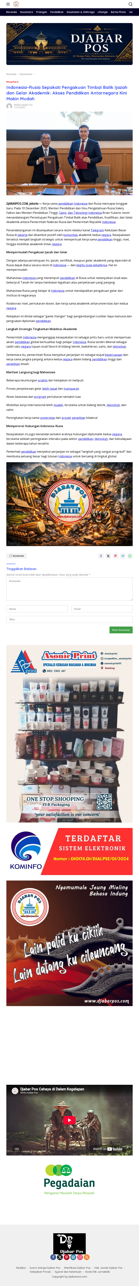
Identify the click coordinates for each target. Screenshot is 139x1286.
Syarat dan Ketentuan (68, 1271)
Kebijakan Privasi (40, 1271)
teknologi (119, 346)
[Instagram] (80, 1257)
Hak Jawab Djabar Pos (108, 1267)
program (40, 397)
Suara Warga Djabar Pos (45, 1267)
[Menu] (8, 4)
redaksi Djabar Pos (23, 104)
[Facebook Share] (101, 556)
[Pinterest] (67, 1257)
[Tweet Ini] (108, 556)
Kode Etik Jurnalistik (97, 1271)
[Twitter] (60, 1257)
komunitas (70, 235)
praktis (43, 380)
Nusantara (12, 81)
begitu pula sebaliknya (91, 265)
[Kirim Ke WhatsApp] (130, 556)
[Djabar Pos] (15, 4)
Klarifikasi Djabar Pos (77, 1267)
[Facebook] (53, 1257)
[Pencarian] (131, 4)
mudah (58, 405)
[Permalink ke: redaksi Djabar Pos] (9, 106)
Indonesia (80, 204)
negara (106, 235)
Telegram (97, 230)
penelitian (13, 364)
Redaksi (21, 1267)
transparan (71, 389)
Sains (62, 213)
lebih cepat (49, 389)
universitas (47, 418)
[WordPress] (73, 1257)
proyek (66, 418)
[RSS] (87, 1257)
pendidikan (65, 204)
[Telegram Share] (122, 556)
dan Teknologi (78, 213)
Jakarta (22, 235)
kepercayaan (113, 355)
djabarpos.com (77, 1276)
